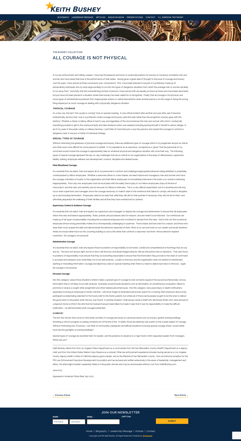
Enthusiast (147, 436)
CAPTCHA (126, 416)
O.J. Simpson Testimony (170, 17)
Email (90, 417)
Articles (100, 17)
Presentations (135, 17)
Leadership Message (82, 17)
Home (89, 431)
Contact (150, 17)
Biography (63, 17)
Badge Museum (116, 17)
